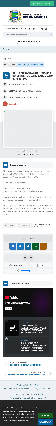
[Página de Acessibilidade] (46, 29)
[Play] (25, 258)
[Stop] (31, 258)
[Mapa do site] (42, 29)
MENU (7, 49)
